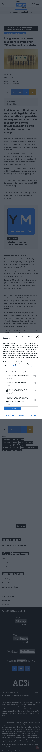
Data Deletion (10, 415)
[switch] (34, 376)
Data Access (21, 415)
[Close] (38, 337)
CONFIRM (12, 408)
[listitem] (21, 372)
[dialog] (21, 376)
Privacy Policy (32, 415)
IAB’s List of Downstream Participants (23, 366)
